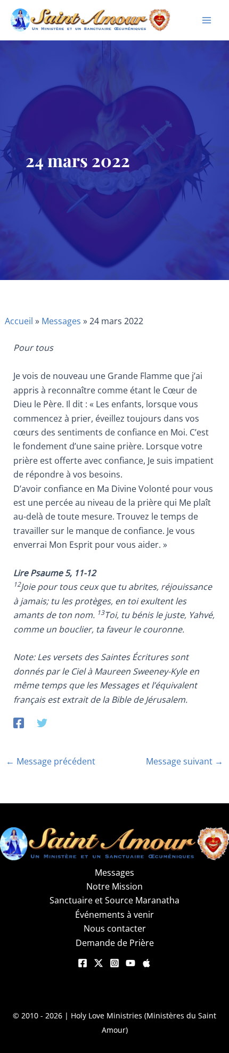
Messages (61, 321)
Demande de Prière (115, 943)
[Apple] (146, 963)
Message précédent (50, 761)
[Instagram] (114, 963)
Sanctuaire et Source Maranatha (114, 900)
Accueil (19, 321)
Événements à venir (114, 914)
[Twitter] (42, 722)
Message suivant (184, 761)
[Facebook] (18, 722)
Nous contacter (115, 928)
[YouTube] (130, 963)
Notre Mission (114, 886)
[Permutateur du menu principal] (206, 20)
